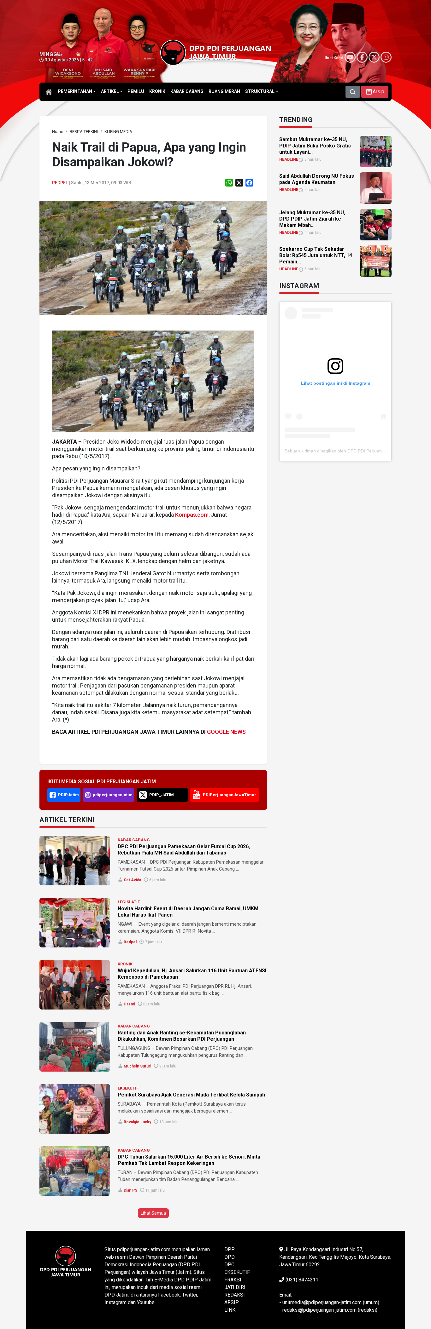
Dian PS (130, 1190)
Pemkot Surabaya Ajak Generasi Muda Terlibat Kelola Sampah (191, 1095)
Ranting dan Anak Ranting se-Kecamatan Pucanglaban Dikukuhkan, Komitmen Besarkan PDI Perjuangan (182, 1036)
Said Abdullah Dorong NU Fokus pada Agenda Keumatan (316, 179)
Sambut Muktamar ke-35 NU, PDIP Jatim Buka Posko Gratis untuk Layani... (315, 145)
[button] (374, 92)
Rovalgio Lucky (137, 1122)
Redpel (60, 182)
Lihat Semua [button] (153, 1213)
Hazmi (129, 1004)
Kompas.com (192, 514)
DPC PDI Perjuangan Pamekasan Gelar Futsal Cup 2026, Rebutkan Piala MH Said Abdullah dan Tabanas (184, 849)
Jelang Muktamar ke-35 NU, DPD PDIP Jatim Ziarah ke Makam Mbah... (312, 219)
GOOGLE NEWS (226, 731)
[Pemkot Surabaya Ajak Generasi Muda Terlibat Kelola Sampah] (74, 1109)
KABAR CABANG (134, 839)
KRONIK (125, 964)
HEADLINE (288, 159)
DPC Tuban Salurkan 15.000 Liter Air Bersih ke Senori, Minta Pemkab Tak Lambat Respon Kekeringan (189, 1160)
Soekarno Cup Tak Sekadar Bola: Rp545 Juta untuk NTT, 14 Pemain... (315, 255)
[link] (153, 258)
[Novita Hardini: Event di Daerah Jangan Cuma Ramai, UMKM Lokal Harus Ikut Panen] (74, 922)
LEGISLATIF (129, 902)
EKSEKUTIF (128, 1088)
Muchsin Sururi (137, 1066)
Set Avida (132, 880)
